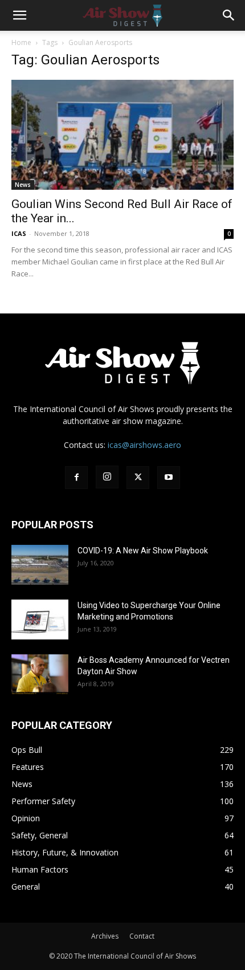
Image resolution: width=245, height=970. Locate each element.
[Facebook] (76, 477)
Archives (105, 936)
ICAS (18, 233)
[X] (137, 477)
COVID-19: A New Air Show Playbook (142, 550)
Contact (141, 936)
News (23, 185)
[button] (19, 15)
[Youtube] (168, 477)
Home (21, 42)
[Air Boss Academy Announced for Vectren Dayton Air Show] (39, 674)
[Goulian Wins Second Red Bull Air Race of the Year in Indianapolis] (122, 135)
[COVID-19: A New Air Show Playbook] (39, 565)
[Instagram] (107, 477)
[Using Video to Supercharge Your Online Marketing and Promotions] (39, 619)
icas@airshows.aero (144, 444)
